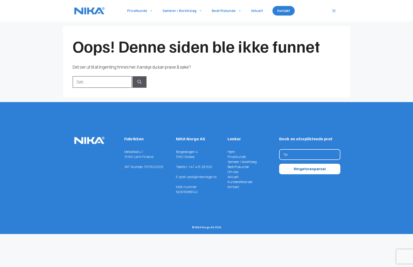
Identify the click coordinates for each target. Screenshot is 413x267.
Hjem (231, 151)
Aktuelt (257, 10)
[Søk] (139, 82)
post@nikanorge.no (202, 176)
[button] (333, 11)
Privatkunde (137, 10)
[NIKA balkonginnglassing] (89, 11)
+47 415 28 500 (200, 166)
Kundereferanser (240, 182)
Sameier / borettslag (242, 161)
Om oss (233, 171)
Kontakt (283, 10)
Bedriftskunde (224, 10)
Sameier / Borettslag (179, 10)
